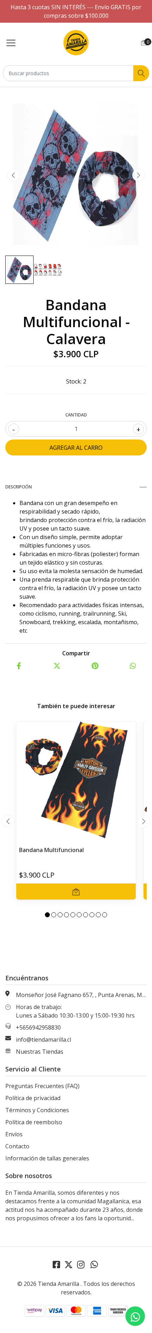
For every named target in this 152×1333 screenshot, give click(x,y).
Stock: (74, 381)
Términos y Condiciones (37, 1110)
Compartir (76, 653)
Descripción (18, 487)
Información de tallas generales (47, 1158)
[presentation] (13, 175)
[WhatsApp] (94, 1264)
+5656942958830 (38, 1027)
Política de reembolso (33, 1122)
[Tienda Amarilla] (76, 42)
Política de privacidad (32, 1098)
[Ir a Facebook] (56, 1264)
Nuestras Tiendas (39, 1051)
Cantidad (76, 415)
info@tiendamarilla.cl (43, 1039)
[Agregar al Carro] (76, 892)
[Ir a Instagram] (80, 1264)
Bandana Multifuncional (51, 850)
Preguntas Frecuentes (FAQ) (42, 1086)
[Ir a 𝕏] (68, 1264)
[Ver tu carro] (144, 42)
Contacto (17, 1146)
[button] (47, 914)
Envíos (14, 1134)
